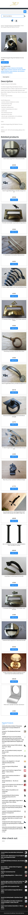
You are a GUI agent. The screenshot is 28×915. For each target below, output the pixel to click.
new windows (21, 71)
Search (24, 16)
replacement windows (6, 72)
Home (2, 25)
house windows (13, 71)
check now (5, 62)
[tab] (25, 11)
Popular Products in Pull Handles (12, 25)
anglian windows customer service (12, 69)
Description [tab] (6, 77)
